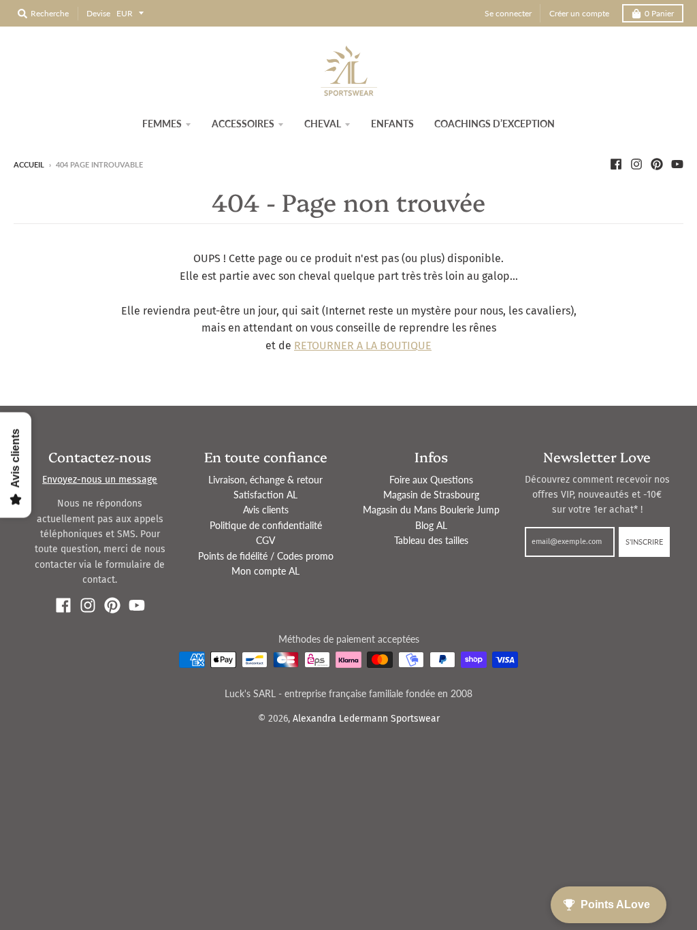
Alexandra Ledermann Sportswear (366, 718)
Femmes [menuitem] (162, 123)
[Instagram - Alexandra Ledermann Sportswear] (636, 164)
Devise (98, 13)
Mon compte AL (265, 571)
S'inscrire (644, 541)
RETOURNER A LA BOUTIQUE (363, 345)
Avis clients (266, 509)
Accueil (29, 164)
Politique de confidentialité (266, 525)
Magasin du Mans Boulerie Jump (431, 509)
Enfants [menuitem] (392, 123)
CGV (265, 540)
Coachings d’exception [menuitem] (494, 123)
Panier (659, 13)
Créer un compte (579, 13)
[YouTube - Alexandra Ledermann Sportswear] (677, 164)
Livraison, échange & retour (265, 479)
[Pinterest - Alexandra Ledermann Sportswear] (657, 164)
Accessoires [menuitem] (243, 123)
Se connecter (508, 13)
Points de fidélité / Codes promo (266, 556)
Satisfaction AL (265, 494)
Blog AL (431, 525)
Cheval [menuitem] (322, 123)
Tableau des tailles (431, 540)
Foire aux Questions (431, 479)
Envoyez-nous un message (99, 479)
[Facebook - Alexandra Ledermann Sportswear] (616, 164)
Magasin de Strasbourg (431, 494)
